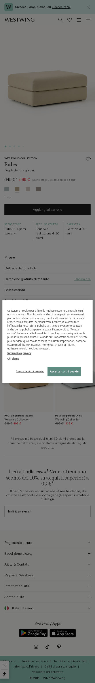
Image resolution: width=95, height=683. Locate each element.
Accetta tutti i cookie (64, 371)
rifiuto (70, 344)
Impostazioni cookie (30, 371)
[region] (47, 341)
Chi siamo (13, 358)
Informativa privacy (19, 353)
